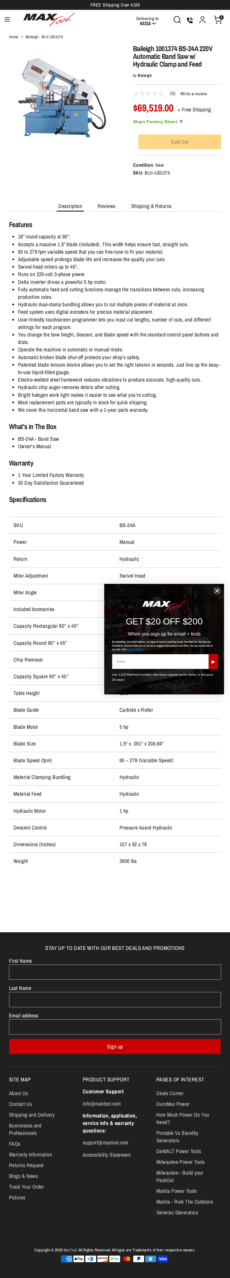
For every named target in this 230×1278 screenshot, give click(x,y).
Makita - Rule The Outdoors (184, 1201)
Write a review (193, 94)
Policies (17, 1197)
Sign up (115, 1046)
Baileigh (145, 75)
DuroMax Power (173, 1104)
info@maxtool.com (102, 1103)
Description (70, 206)
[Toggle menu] (7, 19)
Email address (23, 1015)
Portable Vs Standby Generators (177, 1136)
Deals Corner (170, 1093)
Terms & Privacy (135, 649)
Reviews (106, 206)
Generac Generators (177, 1212)
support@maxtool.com (105, 1142)
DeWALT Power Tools (178, 1151)
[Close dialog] (217, 590)
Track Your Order (26, 1186)
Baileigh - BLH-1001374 (44, 36)
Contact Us (20, 1104)
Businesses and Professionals (25, 1129)
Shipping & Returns (151, 206)
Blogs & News (23, 1176)
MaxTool (70, 1250)
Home (13, 36)
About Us (18, 1093)
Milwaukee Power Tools (180, 1162)
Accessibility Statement (107, 1154)
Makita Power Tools (176, 1191)
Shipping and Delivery (32, 1114)
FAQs (14, 1143)
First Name (20, 961)
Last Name (20, 988)
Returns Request (26, 1165)
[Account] (202, 17)
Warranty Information (30, 1154)
